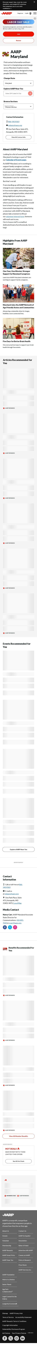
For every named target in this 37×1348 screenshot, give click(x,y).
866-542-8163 (13, 121)
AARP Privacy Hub (16, 1313)
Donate (4, 1236)
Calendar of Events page (16, 160)
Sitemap (5, 1313)
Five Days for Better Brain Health (16, 341)
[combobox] (18, 93)
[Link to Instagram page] (15, 927)
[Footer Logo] (18, 1214)
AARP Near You (7, 1260)
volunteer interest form (15, 216)
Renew (18, 40)
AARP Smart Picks (8, 1255)
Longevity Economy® (9, 1304)
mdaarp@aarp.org (15, 125)
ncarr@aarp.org (15, 923)
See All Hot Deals (18, 1161)
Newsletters (23, 1241)
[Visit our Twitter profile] (10, 927)
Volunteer (5, 1241)
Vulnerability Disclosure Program (13, 1329)
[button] (35, 13)
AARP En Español (24, 1236)
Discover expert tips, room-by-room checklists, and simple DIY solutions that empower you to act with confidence (15, 5)
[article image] (18, 268)
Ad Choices (6, 1333)
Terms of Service (8, 1317)
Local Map (18, 903)
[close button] (35, 18)
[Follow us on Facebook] (5, 927)
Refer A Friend (23, 1245)
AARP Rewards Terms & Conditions (14, 1321)
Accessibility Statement (23, 1317)
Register (20, 13)
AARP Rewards (7, 1250)
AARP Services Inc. (25, 1270)
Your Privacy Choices (19, 1333)
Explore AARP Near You (13, 89)
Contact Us (22, 1231)
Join (18, 34)
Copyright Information (10, 1325)
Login (27, 13)
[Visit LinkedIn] (22, 1338)
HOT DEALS (11, 1149)
